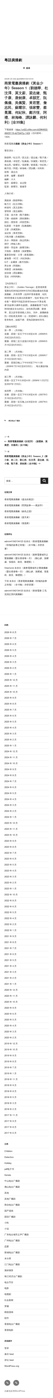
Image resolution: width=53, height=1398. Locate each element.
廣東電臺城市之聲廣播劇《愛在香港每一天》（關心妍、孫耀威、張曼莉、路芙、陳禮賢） (26, 558)
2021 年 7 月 (10, 948)
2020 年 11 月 (11, 995)
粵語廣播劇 (13, 59)
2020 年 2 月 (10, 1037)
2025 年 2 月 (10, 739)
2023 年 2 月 (10, 882)
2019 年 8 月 (10, 1061)
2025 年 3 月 (10, 733)
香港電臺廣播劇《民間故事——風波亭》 (24, 505)
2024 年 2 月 (10, 810)
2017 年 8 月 (10, 1126)
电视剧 (7, 1294)
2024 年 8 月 (10, 775)
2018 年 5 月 (10, 1097)
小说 (6, 1228)
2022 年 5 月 (10, 912)
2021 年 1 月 (10, 983)
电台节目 (8, 1282)
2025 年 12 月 (11, 679)
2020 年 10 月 (11, 1001)
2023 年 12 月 (11, 822)
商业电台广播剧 (14, 421)
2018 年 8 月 (10, 1091)
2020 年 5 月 (10, 1019)
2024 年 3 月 (10, 804)
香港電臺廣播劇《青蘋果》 (17, 523)
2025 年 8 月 (10, 703)
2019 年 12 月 (11, 1043)
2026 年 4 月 (10, 655)
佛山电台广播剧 (12, 1186)
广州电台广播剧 (12, 1240)
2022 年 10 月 (11, 894)
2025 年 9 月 (10, 697)
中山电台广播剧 (12, 1180)
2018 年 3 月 (10, 1103)
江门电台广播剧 (12, 1264)
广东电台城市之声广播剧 (16, 1234)
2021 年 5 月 (10, 960)
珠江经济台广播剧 (13, 1276)
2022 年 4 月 (10, 918)
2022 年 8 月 (10, 900)
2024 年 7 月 (10, 781)
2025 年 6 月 (10, 715)
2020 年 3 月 (10, 1031)
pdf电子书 (9, 1168)
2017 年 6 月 (10, 1132)
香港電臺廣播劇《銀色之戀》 (18, 511)
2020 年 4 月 (10, 1025)
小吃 (6, 1222)
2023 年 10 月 (11, 834)
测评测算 (8, 1270)
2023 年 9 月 (10, 840)
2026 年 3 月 (10, 661)
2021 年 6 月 (10, 954)
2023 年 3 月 (10, 876)
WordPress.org (11, 1365)
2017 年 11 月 (11, 1115)
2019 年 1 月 (10, 1073)
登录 (6, 1347)
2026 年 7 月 (10, 638)
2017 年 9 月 (10, 1120)
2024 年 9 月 (10, 769)
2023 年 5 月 (10, 864)
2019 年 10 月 (11, 1049)
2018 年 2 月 (10, 1109)
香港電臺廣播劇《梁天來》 (17, 517)
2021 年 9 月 (10, 936)
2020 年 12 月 (11, 989)
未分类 (7, 1258)
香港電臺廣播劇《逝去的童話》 (19, 499)
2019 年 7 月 (10, 1067)
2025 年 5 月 (10, 721)
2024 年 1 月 (10, 816)
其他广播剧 (9, 1198)
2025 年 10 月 (11, 691)
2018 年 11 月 (11, 1079)
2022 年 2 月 (10, 924)
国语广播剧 (9, 1216)
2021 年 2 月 (10, 977)
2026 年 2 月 (10, 667)
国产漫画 (8, 1210)
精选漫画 (8, 1311)
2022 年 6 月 (10, 906)
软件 (6, 1317)
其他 (6, 1192)
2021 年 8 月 (10, 942)
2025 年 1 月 (10, 745)
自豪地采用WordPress (14, 1390)
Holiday (8, 1162)
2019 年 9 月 (10, 1055)
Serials (7, 1174)
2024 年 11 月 (11, 757)
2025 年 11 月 (11, 685)
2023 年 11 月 (11, 828)
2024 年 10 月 (11, 763)
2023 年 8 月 (10, 846)
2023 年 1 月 (10, 888)
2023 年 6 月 (10, 858)
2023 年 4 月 (10, 870)
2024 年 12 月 (11, 751)
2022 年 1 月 (10, 930)
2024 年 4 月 (10, 799)
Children (8, 1151)
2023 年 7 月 (10, 852)
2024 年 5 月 (10, 793)
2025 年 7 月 (10, 709)
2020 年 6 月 (10, 1013)
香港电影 (8, 1329)
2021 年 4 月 (10, 965)
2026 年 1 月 (10, 673)
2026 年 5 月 (10, 649)
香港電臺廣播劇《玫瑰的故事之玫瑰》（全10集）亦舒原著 (26, 545)
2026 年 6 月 (10, 643)
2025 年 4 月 (10, 727)
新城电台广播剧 (12, 1252)
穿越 (6, 1305)
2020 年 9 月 (10, 1007)
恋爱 (6, 1246)
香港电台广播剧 (12, 1323)
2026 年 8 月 (10, 632)
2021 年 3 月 (10, 971)
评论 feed (9, 1359)
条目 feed (9, 1353)
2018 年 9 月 (10, 1085)
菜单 (28, 67)
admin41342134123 (25, 79)
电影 (6, 1288)
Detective (9, 1156)
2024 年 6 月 (10, 787)
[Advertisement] (26, 27)
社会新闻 (8, 1299)
